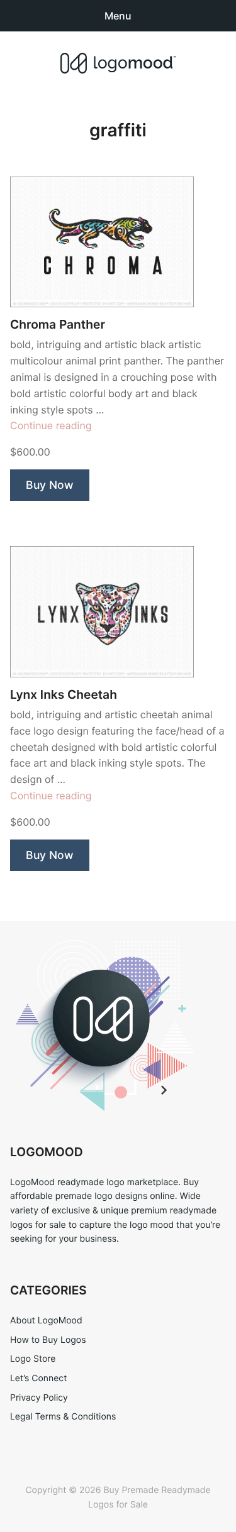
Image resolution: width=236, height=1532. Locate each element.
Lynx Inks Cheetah (63, 694)
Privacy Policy (39, 1397)
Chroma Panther (57, 324)
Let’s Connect (38, 1378)
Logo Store (32, 1359)
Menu (118, 15)
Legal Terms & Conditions (63, 1416)
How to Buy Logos (48, 1340)
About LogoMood (46, 1320)
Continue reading (51, 425)
